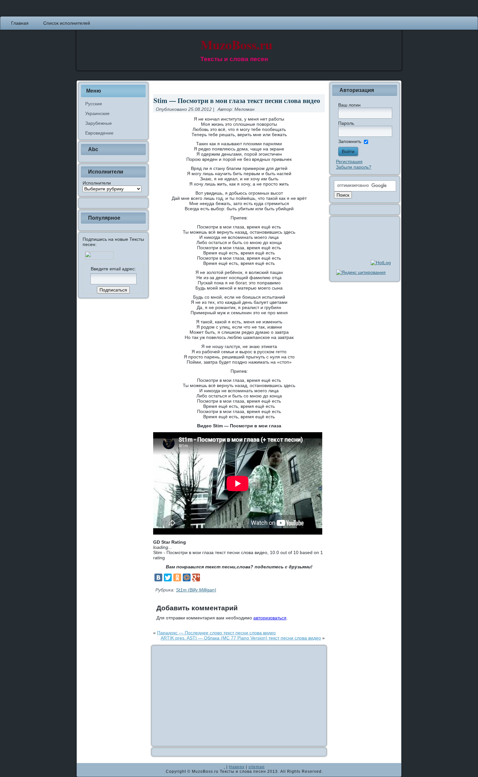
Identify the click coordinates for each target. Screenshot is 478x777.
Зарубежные (98, 123)
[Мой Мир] (187, 577)
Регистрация (349, 161)
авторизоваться (269, 617)
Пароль (346, 123)
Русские (93, 103)
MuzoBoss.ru (236, 44)
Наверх (237, 767)
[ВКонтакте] (158, 577)
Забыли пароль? (353, 167)
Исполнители (97, 183)
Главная (20, 23)
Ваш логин (349, 105)
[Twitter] (168, 577)
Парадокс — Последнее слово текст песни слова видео (216, 632)
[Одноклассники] (177, 577)
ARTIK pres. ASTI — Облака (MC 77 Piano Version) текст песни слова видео (241, 638)
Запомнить (349, 141)
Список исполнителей (66, 23)
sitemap (256, 767)
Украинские (97, 113)
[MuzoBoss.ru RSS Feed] (83, 770)
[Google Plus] (196, 577)
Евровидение (99, 133)
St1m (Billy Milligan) (196, 589)
